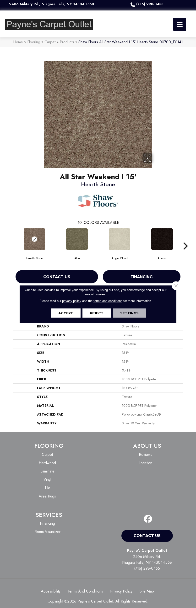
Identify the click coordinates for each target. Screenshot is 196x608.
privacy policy (71, 300)
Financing (142, 277)
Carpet (49, 42)
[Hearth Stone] (34, 239)
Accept (65, 313)
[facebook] (148, 519)
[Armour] (162, 239)
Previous (10, 238)
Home (18, 42)
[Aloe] (77, 239)
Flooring (33, 42)
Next (185, 238)
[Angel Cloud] (119, 239)
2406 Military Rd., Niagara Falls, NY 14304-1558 (51, 4)
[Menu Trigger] (179, 24)
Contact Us (56, 277)
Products (67, 42)
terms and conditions (107, 300)
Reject (96, 313)
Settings (129, 313)
